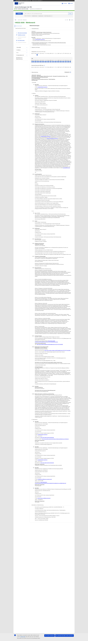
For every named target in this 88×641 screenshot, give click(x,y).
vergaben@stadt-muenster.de (40, 39)
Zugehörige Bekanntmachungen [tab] (20, 28)
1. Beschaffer (18, 47)
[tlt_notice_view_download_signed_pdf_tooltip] (37, 54)
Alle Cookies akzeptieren (49, 635)
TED (15, 19)
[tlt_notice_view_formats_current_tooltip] (70, 72)
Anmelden (65, 3)
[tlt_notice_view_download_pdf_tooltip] (32, 61)
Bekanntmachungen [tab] (18, 25)
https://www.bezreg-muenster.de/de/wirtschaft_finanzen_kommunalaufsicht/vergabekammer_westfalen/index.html (50, 483)
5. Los (17, 52)
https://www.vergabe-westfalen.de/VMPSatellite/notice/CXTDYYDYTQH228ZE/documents (46, 341)
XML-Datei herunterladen (22, 32)
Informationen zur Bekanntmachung (19, 58)
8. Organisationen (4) (20, 55)
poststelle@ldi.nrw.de (66, 167)
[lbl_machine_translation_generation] (44, 65)
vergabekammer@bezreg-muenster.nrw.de (44, 479)
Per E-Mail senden (21, 40)
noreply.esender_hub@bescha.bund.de (43, 498)
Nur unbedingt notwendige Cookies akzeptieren (64, 635)
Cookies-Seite (22, 636)
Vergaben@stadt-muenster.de (45, 136)
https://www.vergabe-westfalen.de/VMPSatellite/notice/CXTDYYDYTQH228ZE (50, 344)
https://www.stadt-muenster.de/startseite (47, 437)
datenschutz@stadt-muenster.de (52, 138)
